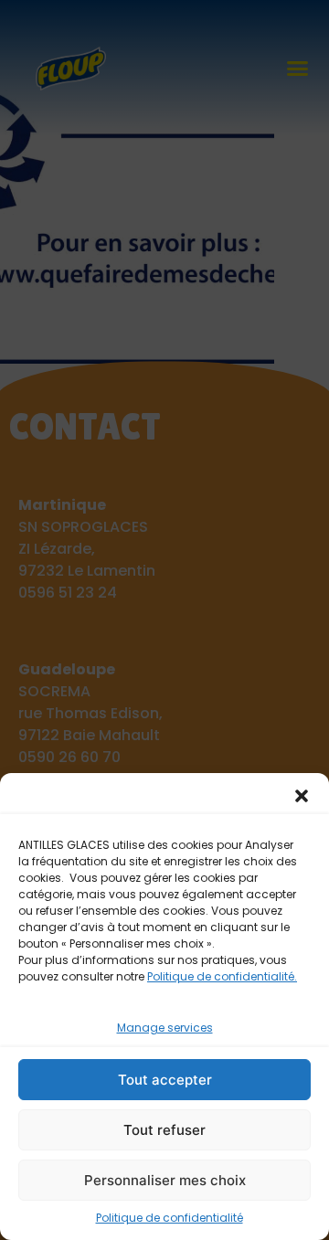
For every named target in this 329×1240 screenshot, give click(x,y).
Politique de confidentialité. (222, 976)
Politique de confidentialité (169, 1217)
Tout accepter (165, 1079)
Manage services (165, 1027)
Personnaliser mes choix (165, 1180)
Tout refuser (164, 1130)
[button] (301, 796)
